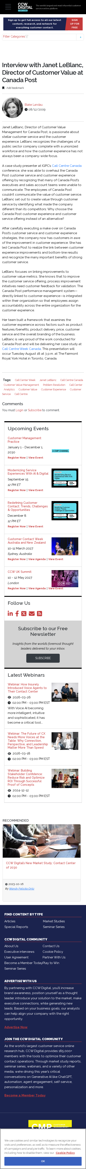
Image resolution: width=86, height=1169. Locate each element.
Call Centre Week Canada (21, 349)
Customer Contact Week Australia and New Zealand (27, 540)
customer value (28, 389)
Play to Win (51, 963)
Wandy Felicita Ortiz (21, 888)
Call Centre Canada (67, 166)
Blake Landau (34, 104)
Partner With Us (54, 957)
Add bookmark (15, 87)
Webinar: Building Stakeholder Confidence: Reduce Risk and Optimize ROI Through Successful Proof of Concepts (26, 777)
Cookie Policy (53, 952)
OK (43, 1161)
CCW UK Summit (20, 571)
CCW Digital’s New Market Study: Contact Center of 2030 (41, 865)
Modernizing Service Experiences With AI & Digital (28, 472)
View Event (35, 457)
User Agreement (16, 957)
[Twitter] (24, 614)
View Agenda (37, 559)
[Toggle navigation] (8, 7)
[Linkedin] (11, 614)
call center (75, 384)
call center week (25, 380)
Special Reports (16, 927)
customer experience (54, 389)
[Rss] (40, 614)
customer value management (22, 384)
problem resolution (54, 384)
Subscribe (35, 410)
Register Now (17, 457)
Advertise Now (16, 1027)
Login (19, 410)
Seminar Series (53, 927)
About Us (11, 946)
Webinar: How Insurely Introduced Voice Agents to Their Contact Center (27, 688)
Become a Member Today (23, 963)
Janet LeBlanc (48, 380)
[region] (43, 1149)
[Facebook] (17, 614)
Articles (9, 921)
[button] (43, 37)
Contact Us (51, 946)
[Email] (32, 614)
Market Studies (54, 921)
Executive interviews (19, 952)
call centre (21, 394)
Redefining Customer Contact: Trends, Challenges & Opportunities (28, 506)
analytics (9, 389)
